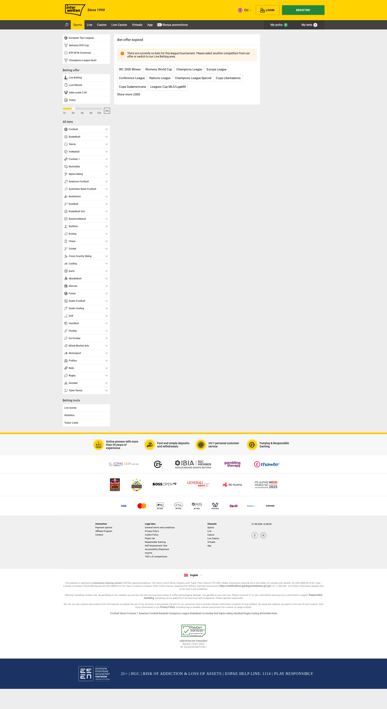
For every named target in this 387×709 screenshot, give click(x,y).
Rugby (247, 613)
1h (64, 113)
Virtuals (211, 542)
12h (99, 113)
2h (73, 113)
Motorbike (266, 613)
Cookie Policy (151, 535)
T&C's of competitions (156, 556)
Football (115, 613)
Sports (210, 527)
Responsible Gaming (155, 542)
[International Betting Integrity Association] (193, 464)
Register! (303, 10)
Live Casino (213, 538)
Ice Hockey (208, 613)
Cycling (255, 613)
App (209, 545)
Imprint (148, 553)
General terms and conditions (160, 527)
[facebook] (255, 535)
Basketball (196, 613)
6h (91, 113)
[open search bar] (67, 24)
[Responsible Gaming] (158, 464)
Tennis (123, 613)
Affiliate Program (103, 531)
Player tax (150, 538)
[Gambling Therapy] (232, 464)
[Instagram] (263, 535)
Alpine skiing (226, 613)
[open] (193, 638)
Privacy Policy (152, 531)
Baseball (164, 613)
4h (82, 113)
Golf (216, 613)
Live (209, 531)
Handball (238, 613)
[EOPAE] (124, 464)
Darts (274, 613)
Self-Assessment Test (156, 545)
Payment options (103, 527)
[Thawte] (267, 464)
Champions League (179, 613)
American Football (149, 613)
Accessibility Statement (157, 549)
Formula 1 (133, 613)
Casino (210, 535)
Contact (99, 535)
